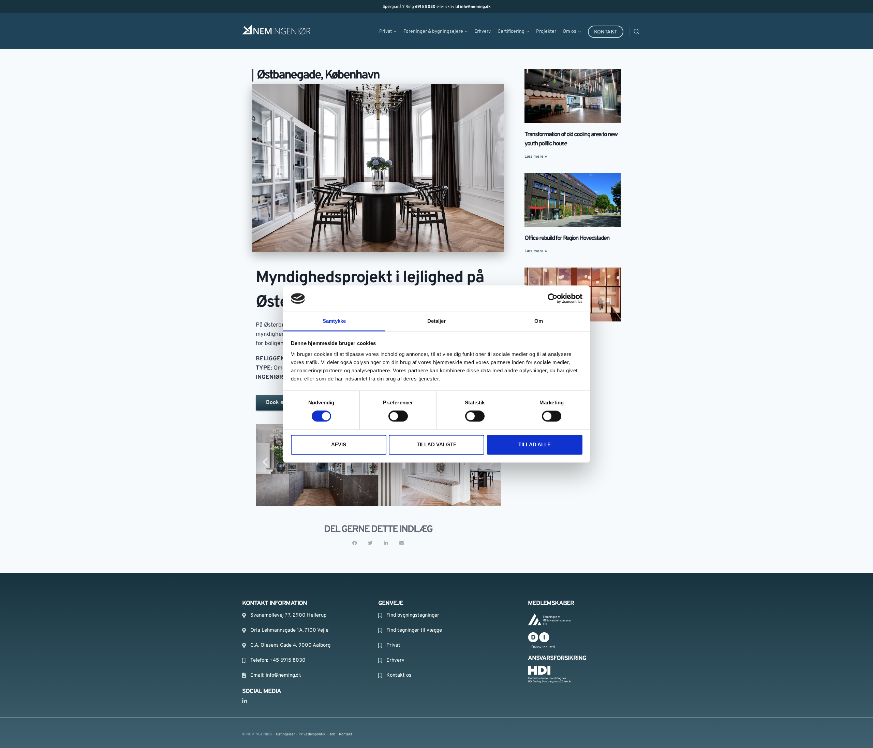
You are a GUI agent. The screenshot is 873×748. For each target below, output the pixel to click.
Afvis (338, 444)
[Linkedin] (244, 701)
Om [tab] (538, 321)
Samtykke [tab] (334, 321)
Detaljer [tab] (436, 321)
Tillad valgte (437, 444)
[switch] (398, 416)
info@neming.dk (475, 7)
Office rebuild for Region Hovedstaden (566, 238)
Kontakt (605, 32)
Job (332, 734)
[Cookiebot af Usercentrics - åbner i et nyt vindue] (552, 298)
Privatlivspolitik (312, 734)
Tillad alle (534, 444)
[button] (265, 462)
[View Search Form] (644, 32)
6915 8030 (425, 7)
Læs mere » (535, 156)
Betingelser (285, 734)
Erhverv (482, 31)
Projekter (546, 31)
